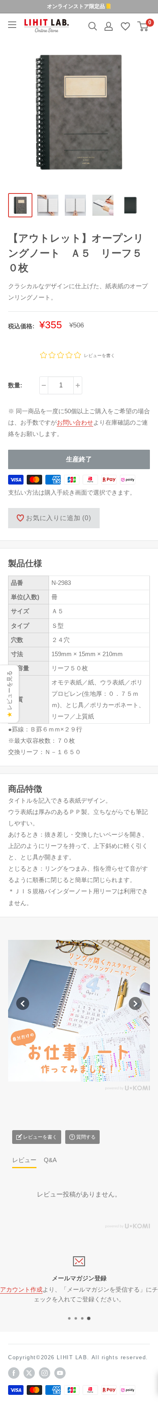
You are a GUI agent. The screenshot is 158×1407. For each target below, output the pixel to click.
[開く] (92, 26)
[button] (22, 1003)
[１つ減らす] (44, 385)
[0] (143, 26)
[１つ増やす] (78, 385)
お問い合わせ (75, 422)
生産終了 (79, 459)
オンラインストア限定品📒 (79, 6)
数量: (15, 385)
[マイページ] (109, 26)
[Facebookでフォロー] (13, 1373)
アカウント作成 (21, 1289)
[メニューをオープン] (12, 24)
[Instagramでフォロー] (44, 1373)
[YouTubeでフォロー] (60, 1373)
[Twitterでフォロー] (29, 1373)
